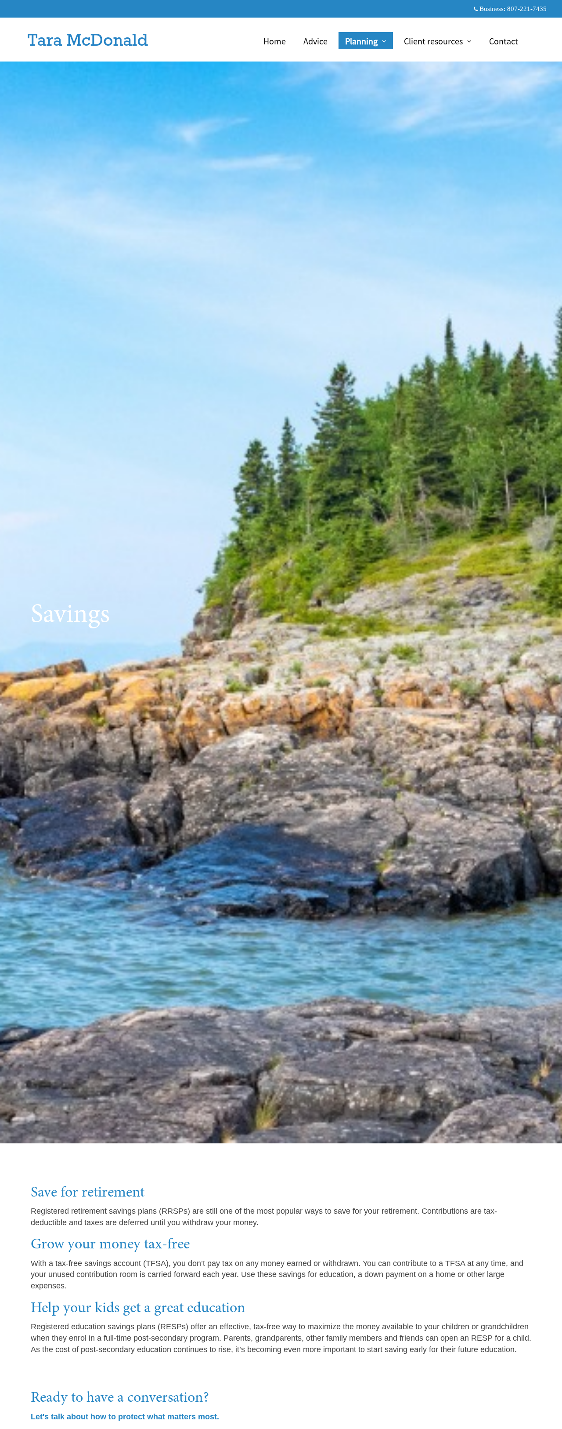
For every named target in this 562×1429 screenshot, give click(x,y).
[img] (281, 571)
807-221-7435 (527, 8)
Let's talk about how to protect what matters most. (125, 1416)
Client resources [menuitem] (433, 42)
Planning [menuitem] (362, 42)
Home (274, 41)
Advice (315, 41)
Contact (503, 41)
